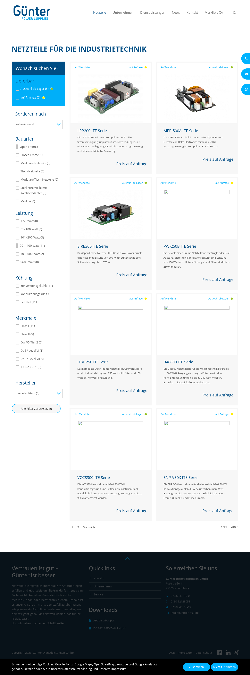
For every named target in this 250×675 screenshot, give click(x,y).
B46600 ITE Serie (178, 362)
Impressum (119, 669)
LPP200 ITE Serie (92, 130)
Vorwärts (89, 527)
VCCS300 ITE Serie (93, 477)
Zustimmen (196, 667)
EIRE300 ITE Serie (92, 246)
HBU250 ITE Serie (93, 362)
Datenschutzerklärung (77, 669)
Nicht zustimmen (224, 667)
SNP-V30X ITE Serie (180, 477)
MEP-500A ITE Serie (180, 130)
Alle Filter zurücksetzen (36, 409)
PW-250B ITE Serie (179, 246)
